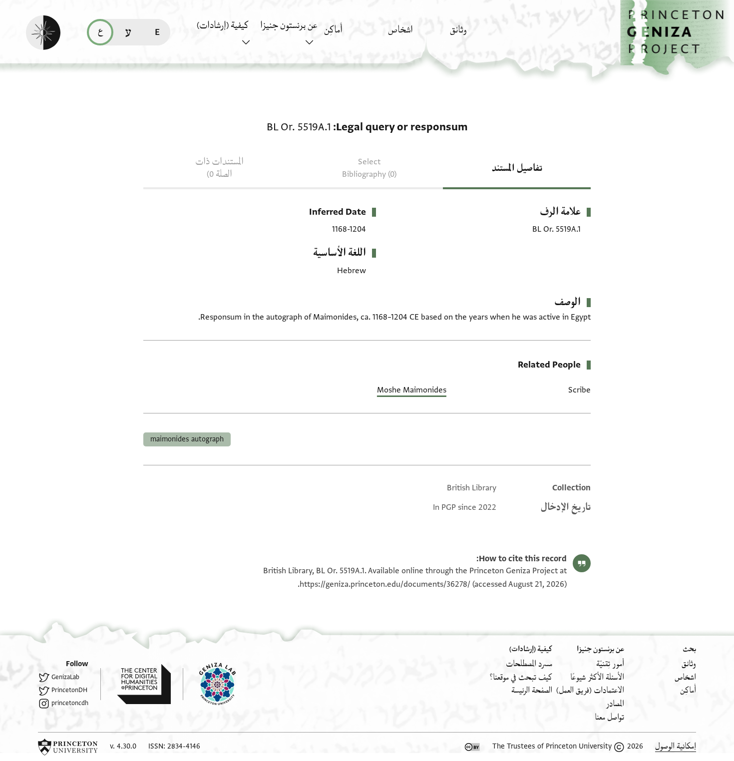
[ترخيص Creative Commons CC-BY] (472, 747)
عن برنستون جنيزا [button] (288, 25)
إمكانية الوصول (675, 746)
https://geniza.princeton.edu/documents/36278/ (385, 584)
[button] (677, 37)
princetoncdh (69, 703)
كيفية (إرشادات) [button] (223, 25)
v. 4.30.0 (123, 746)
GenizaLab (65, 677)
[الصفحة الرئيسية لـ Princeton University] (68, 747)
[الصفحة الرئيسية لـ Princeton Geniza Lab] (209, 684)
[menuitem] (479, 34)
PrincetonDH (69, 690)
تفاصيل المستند (517, 168)
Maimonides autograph (187, 439)
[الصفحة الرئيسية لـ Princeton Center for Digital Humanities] (135, 684)
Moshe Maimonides (411, 390)
